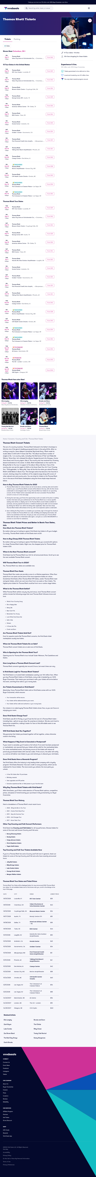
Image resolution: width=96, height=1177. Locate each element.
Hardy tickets (11, 837)
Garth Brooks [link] (8, 1042)
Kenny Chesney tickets (14, 834)
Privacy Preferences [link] (8, 1164)
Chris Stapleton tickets (14, 843)
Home (5, 439)
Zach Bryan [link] (7, 1024)
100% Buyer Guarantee (55, 2)
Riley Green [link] (38, 1029)
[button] (7, 46)
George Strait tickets (13, 871)
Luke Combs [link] (8, 1029)
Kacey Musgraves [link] (39, 1038)
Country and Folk (21, 439)
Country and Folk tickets (22, 828)
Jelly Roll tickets (12, 862)
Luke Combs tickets (13, 868)
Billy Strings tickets (13, 865)
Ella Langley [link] (8, 1020)
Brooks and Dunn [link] (39, 1020)
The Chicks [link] (37, 1024)
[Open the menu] (89, 8)
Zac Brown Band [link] (9, 1033)
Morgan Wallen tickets (14, 874)
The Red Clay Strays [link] (10, 1038)
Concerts (11, 439)
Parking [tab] (17, 39)
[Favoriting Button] (90, 20)
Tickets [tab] (7, 39)
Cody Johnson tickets (13, 840)
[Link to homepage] (12, 8)
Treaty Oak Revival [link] (40, 1033)
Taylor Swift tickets (13, 846)
